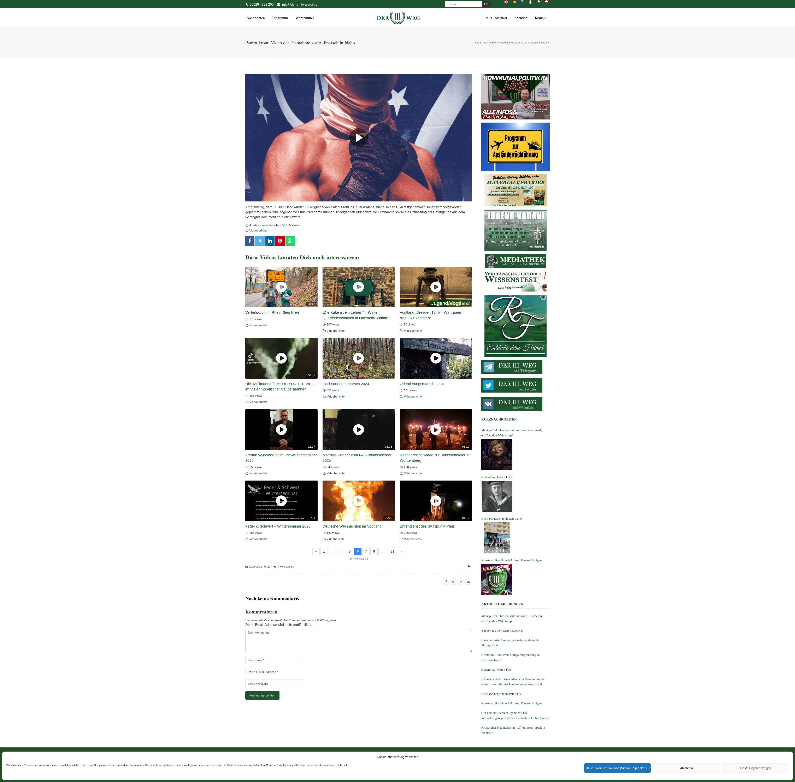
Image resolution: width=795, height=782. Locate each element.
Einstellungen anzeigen (755, 768)
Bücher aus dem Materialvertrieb (502, 630)
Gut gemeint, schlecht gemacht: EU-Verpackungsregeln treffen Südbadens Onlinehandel (515, 715)
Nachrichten (255, 17)
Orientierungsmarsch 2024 (422, 384)
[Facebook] (249, 241)
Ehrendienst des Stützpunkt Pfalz (427, 526)
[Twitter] (259, 241)
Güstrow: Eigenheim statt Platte (501, 693)
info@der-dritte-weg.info (299, 4)
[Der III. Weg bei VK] (515, 404)
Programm (279, 17)
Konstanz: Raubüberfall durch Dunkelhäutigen (511, 703)
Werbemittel (304, 17)
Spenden (520, 17)
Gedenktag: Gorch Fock (496, 669)
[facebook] (446, 581)
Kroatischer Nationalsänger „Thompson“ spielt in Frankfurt (513, 730)
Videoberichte (258, 230)
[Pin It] (279, 241)
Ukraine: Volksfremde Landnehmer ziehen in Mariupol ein (510, 643)
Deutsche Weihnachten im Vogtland (352, 526)
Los (486, 4)
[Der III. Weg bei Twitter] (515, 385)
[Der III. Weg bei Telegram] (515, 367)
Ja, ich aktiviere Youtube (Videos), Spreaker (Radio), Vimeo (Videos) (618, 768)
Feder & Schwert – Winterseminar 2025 (278, 526)
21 (392, 551)
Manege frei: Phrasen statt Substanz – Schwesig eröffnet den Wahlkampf (512, 618)
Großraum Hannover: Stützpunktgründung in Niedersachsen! (510, 657)
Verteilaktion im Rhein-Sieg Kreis (272, 312)
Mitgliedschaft (495, 17)
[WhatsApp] (290, 241)
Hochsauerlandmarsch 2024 (346, 384)
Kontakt (540, 17)
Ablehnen (686, 768)
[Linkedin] (270, 241)
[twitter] (453, 581)
